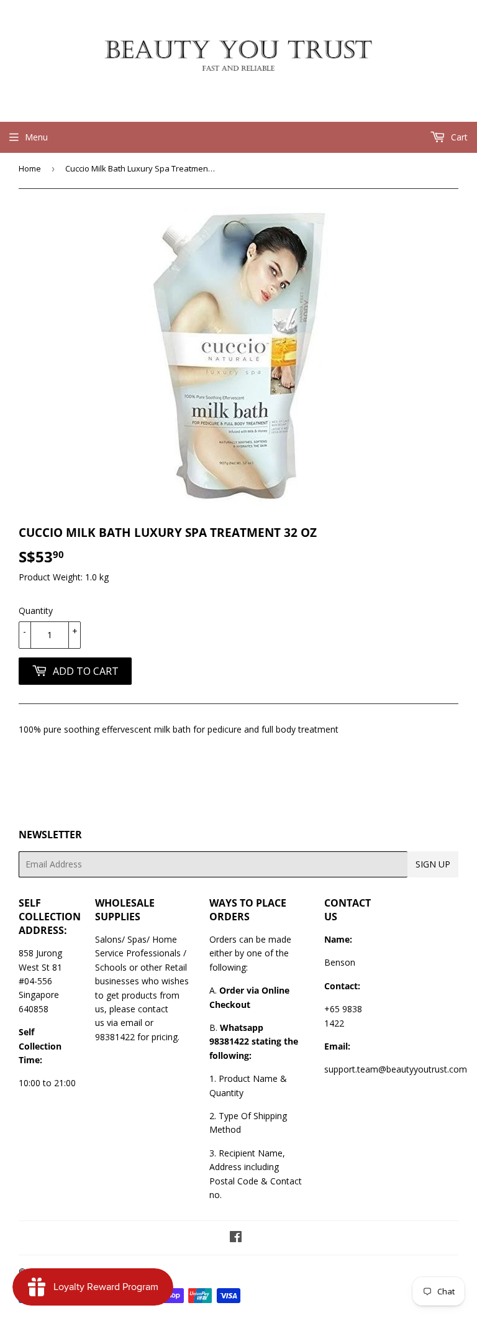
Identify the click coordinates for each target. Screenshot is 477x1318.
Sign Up (433, 864)
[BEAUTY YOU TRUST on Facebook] (235, 1238)
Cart (458, 137)
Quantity (36, 610)
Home (30, 168)
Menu (36, 137)
